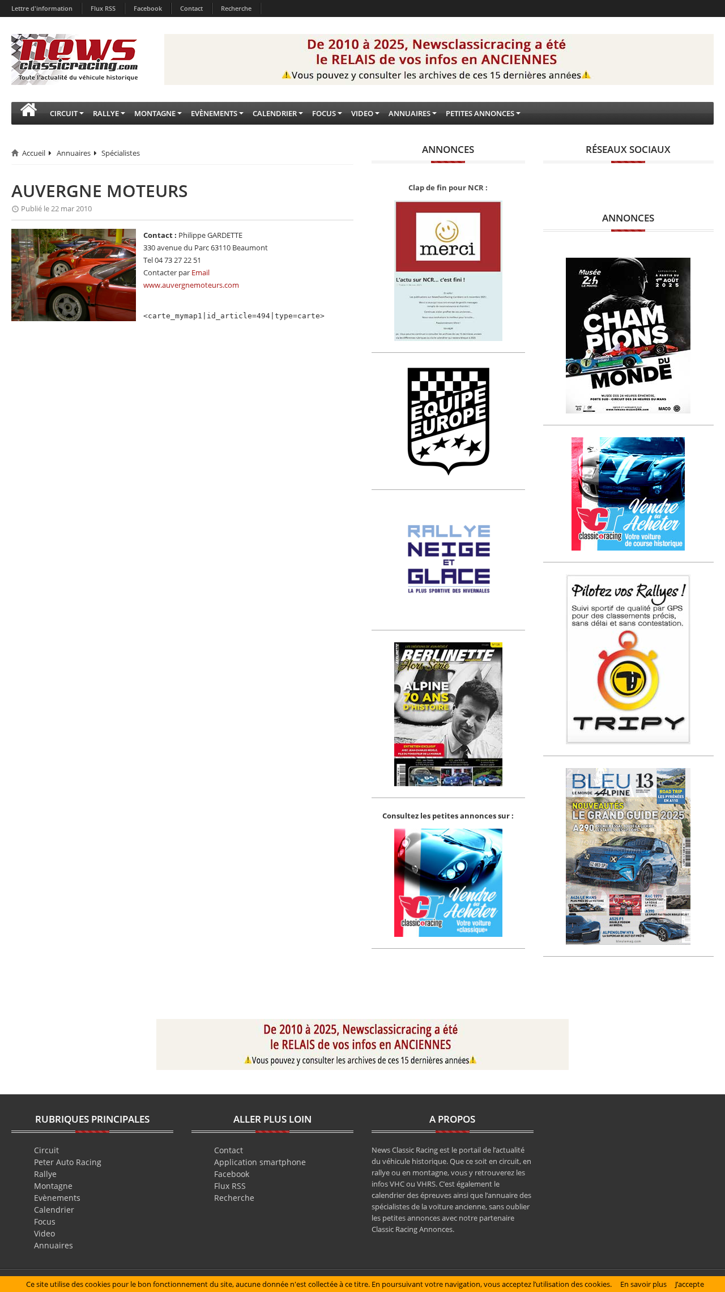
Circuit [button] (64, 113)
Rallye (45, 1174)
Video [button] (362, 113)
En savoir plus (643, 1284)
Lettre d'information (41, 8)
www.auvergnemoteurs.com (191, 285)
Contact (191, 8)
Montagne (53, 1185)
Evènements (57, 1197)
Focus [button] (324, 113)
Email (200, 272)
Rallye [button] (106, 113)
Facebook (148, 8)
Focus (45, 1221)
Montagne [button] (155, 113)
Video (44, 1233)
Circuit (46, 1150)
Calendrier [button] (275, 113)
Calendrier (54, 1209)
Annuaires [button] (409, 113)
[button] (28, 113)
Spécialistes (120, 153)
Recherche (236, 8)
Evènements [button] (214, 113)
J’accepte (689, 1284)
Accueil (33, 153)
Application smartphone (260, 1162)
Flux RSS (103, 8)
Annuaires (74, 153)
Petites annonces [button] (480, 113)
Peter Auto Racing (67, 1162)
